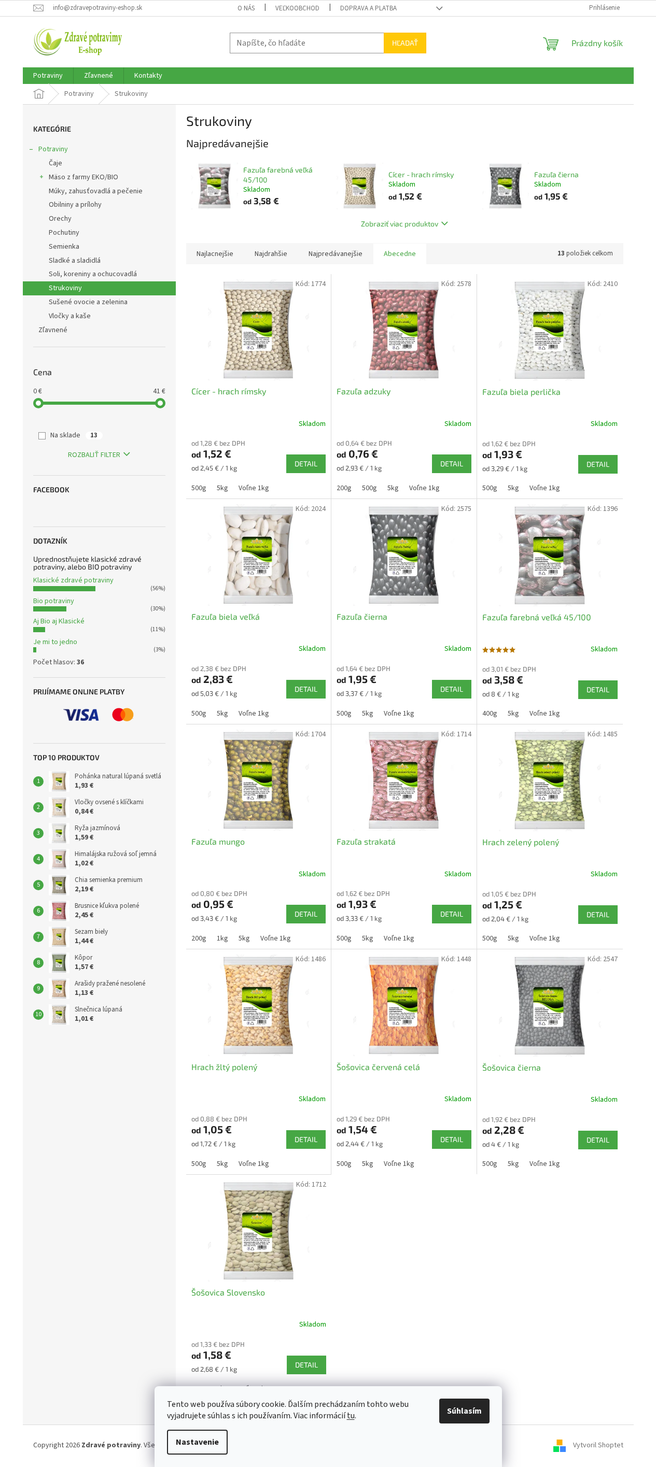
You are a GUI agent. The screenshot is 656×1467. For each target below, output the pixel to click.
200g (344, 488)
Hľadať (405, 42)
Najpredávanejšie (335, 254)
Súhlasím (464, 1411)
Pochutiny (64, 232)
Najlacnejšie (215, 254)
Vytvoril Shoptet (598, 1445)
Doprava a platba (368, 8)
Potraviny (53, 149)
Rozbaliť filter (94, 455)
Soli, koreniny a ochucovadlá (93, 274)
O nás (246, 8)
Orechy (60, 218)
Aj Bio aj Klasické (59, 621)
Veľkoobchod (297, 8)
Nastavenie (197, 1442)
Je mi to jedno (55, 642)
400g (489, 713)
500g (198, 488)
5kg (222, 488)
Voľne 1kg (254, 488)
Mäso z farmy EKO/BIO (83, 177)
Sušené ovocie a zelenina (88, 302)
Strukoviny (65, 288)
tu (351, 1415)
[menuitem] (48, 75)
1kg (222, 938)
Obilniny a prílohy (75, 205)
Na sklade (73, 435)
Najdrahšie (271, 254)
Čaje (55, 163)
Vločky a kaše (70, 316)
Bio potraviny (53, 601)
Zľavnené (52, 330)
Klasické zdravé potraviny (73, 580)
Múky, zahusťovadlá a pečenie (96, 191)
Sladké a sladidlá (75, 260)
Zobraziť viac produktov (399, 223)
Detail (306, 463)
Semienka (64, 246)
